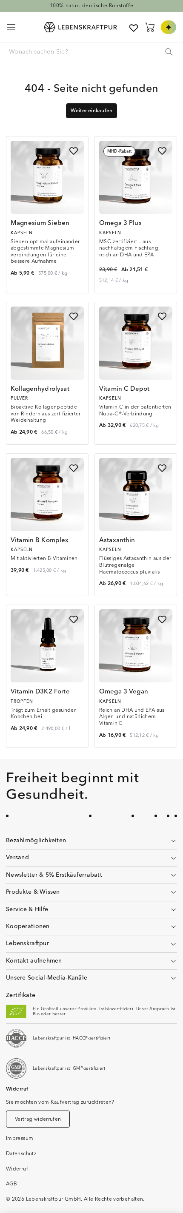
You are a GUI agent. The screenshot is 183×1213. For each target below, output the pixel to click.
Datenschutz (21, 1153)
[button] (11, 27)
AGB (11, 1183)
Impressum (19, 1138)
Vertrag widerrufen (38, 1119)
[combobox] (91, 52)
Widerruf (17, 1169)
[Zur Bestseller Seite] (91, 6)
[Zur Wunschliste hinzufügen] (73, 150)
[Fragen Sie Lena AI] (168, 27)
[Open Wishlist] (133, 28)
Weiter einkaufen (92, 110)
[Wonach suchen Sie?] (169, 52)
